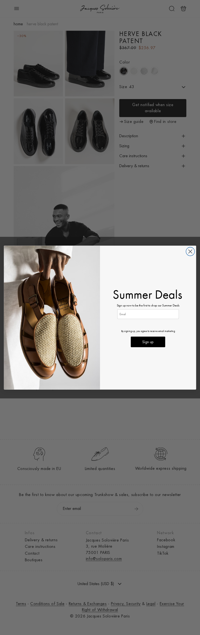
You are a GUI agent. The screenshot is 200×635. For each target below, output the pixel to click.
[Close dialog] (190, 251)
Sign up (148, 341)
